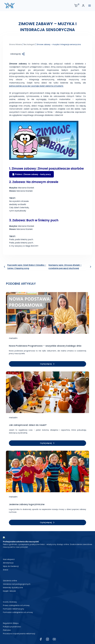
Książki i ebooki (9, 591)
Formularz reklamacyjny (13, 609)
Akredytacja (8, 563)
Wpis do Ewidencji (11, 566)
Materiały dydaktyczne (13, 587)
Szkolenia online (10, 580)
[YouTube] (54, 639)
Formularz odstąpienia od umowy (18, 612)
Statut (5, 569)
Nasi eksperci (9, 559)
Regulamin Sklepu (11, 623)
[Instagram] (47, 639)
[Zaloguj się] (84, 5)
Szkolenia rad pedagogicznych (16, 584)
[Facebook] (41, 639)
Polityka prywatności (12, 626)
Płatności (7, 630)
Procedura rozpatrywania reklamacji (19, 633)
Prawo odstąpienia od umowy (16, 605)
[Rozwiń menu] (89, 5)
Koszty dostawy (10, 602)
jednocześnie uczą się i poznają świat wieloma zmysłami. (36, 86)
